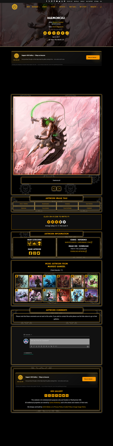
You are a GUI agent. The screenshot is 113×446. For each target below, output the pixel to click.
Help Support (89, 1)
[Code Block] (49, 346)
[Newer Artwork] (54, 189)
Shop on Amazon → (93, 57)
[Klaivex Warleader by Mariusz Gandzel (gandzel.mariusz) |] (63, 301)
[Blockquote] (46, 346)
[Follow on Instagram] (53, 395)
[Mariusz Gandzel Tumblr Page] (58, 33)
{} (53, 346)
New (28, 7)
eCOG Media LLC (48, 407)
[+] (56, 346)
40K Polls (76, 1)
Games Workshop (54, 402)
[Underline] (36, 346)
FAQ (101, 1)
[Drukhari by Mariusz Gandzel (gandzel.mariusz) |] (77, 287)
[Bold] (31, 346)
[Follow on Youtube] (60, 395)
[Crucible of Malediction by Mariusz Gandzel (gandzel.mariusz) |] (91, 287)
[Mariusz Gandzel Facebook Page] (62, 33)
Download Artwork (77, 251)
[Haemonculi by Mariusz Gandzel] (56, 174)
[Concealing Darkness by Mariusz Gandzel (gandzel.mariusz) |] (63, 287)
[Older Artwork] (59, 189)
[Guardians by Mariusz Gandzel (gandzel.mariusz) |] (77, 301)
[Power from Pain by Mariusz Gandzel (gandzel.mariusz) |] (49, 301)
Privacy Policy (58, 407)
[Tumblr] (62, 2)
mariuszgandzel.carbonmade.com (78, 242)
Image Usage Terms (79, 407)
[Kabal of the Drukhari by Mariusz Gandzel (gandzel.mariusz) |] (35, 287)
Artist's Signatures (57, 27)
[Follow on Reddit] (63, 395)
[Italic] (34, 346)
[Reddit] (59, 2)
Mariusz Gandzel (58, 22)
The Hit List (69, 1)
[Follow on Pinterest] (56, 395)
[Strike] (39, 346)
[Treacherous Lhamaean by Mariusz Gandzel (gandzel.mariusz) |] (35, 301)
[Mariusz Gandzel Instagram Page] (54, 33)
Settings (96, 1)
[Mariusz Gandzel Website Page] (49, 33)
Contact (82, 1)
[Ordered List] (41, 346)
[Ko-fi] (64, 2)
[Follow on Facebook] (45, 395)
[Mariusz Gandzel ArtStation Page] (45, 33)
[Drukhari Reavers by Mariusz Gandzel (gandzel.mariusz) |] (21, 301)
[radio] (48, 222)
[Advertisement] (56, 80)
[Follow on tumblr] (67, 395)
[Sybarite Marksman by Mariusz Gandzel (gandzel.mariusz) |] (21, 287)
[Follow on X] (49, 395)
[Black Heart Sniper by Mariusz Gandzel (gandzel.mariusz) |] (49, 287)
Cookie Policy (68, 407)
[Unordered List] (44, 346)
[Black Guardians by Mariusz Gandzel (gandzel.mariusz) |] (91, 301)
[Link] (51, 346)
